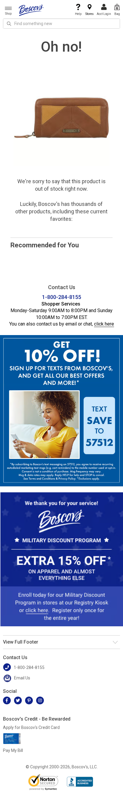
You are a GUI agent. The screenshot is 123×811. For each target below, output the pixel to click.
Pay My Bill (13, 750)
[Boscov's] (31, 9)
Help (78, 14)
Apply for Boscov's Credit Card (31, 727)
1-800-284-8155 (61, 297)
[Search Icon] (9, 23)
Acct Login (104, 14)
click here (104, 324)
